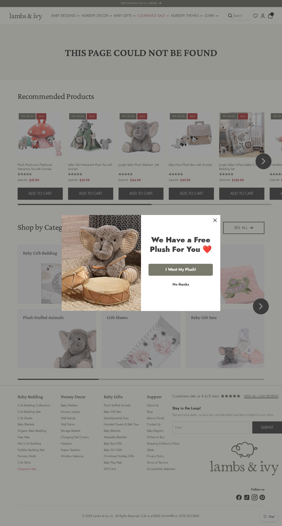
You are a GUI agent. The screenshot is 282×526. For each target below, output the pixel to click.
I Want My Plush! (180, 269)
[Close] (215, 220)
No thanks (181, 284)
